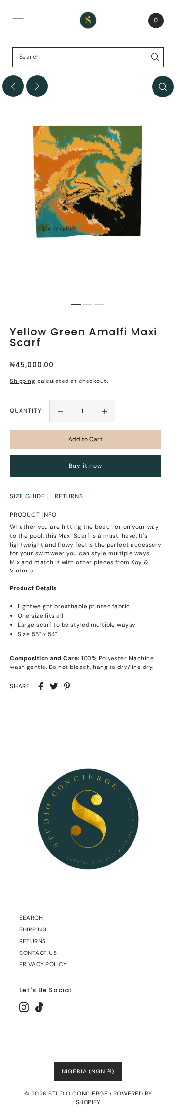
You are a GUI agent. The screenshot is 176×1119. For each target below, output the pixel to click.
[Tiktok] (39, 1007)
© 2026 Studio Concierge (66, 1093)
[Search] (155, 57)
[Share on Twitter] (54, 686)
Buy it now (85, 466)
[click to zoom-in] (163, 86)
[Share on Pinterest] (67, 686)
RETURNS (69, 496)
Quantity (26, 411)
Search (31, 918)
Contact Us (38, 953)
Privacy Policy (42, 964)
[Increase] (104, 411)
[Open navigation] (18, 20)
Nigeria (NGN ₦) (88, 1071)
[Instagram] (24, 1007)
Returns (32, 941)
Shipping (22, 381)
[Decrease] (60, 411)
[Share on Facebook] (40, 686)
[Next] (37, 86)
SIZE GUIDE (27, 496)
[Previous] (13, 86)
